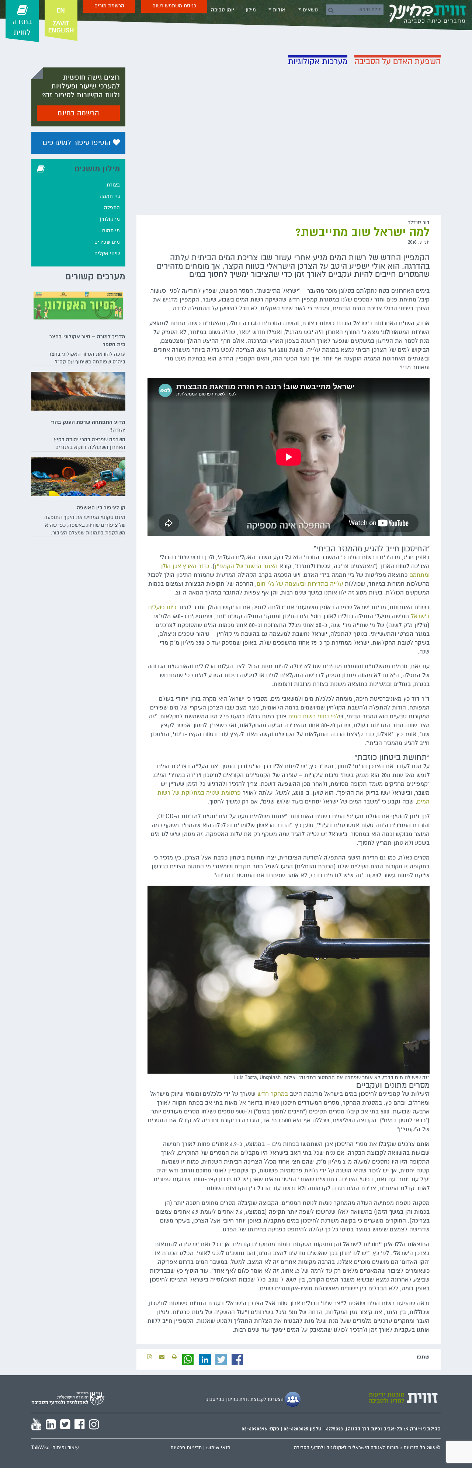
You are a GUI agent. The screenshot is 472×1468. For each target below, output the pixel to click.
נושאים (309, 10)
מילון (251, 10)
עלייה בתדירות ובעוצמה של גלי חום (300, 583)
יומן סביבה (222, 10)
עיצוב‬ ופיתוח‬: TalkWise (55, 1448)
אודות (278, 10)
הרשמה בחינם (78, 113)
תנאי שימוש (218, 1448)
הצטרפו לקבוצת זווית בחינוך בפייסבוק (245, 1399)
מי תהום (111, 230)
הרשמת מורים (109, 6)
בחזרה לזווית (22, 27)
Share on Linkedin (205, 1360)
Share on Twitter (221, 1360)
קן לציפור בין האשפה (101, 507)
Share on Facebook (237, 1360)
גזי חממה (110, 196)
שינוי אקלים (107, 253)
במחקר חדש (272, 1094)
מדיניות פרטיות (186, 1448)
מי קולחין (110, 219)
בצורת (113, 185)
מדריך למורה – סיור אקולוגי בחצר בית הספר (87, 340)
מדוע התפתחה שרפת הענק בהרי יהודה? (88, 426)
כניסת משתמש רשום (174, 6)
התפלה (112, 208)
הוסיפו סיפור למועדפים (78, 142)
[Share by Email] (161, 1357)
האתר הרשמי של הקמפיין (246, 566)
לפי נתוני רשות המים (313, 716)
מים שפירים (107, 242)
